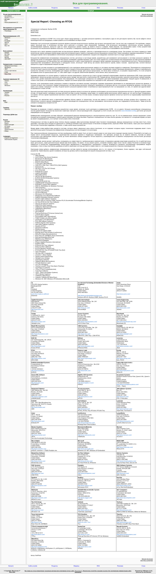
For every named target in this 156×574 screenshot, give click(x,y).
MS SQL (7, 54)
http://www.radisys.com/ (85, 485)
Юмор (6, 131)
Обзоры (7, 121)
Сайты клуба (32, 8)
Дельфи (7, 19)
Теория (7, 92)
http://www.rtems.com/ (84, 547)
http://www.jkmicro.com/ (85, 397)
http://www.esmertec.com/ (124, 346)
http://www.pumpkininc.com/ (86, 473)
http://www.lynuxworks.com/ (125, 421)
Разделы (55, 8)
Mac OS (7, 46)
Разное (7, 95)
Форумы (76, 8)
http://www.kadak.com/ (38, 407)
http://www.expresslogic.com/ (87, 358)
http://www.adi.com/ (37, 309)
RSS (98, 8)
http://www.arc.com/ (84, 308)
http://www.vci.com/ (84, 534)
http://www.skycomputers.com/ (126, 498)
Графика (6, 108)
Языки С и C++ (9, 17)
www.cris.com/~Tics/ (84, 522)
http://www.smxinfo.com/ (38, 449)
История (7, 126)
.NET (6, 69)
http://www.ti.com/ (36, 522)
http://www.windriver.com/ (39, 547)
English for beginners (11, 138)
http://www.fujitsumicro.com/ (125, 370)
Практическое (9, 129)
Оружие (7, 128)
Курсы (7, 94)
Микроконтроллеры (11, 66)
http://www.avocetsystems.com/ (87, 322)
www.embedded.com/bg (128, 111)
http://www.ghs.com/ (37, 383)
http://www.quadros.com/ (38, 485)
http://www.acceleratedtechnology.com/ (90, 295)
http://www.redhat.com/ (124, 485)
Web (4, 101)
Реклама (120, 8)
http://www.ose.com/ (37, 473)
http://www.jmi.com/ (122, 397)
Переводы (8, 31)
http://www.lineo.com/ (37, 421)
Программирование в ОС (11, 36)
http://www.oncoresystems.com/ (126, 461)
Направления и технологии (12, 64)
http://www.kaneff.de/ (37, 370)
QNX (6, 44)
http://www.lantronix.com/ (124, 409)
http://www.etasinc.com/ (38, 358)
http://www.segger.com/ (85, 498)
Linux (6, 39)
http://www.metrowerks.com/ (86, 435)
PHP (6, 102)
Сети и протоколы (10, 70)
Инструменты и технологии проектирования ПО (12, 28)
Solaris (7, 81)
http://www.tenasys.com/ (124, 510)
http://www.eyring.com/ (124, 358)
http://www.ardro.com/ (123, 308)
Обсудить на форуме (146, 16)
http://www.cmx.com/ (84, 334)
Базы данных (7, 51)
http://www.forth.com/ (84, 370)
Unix (6, 82)
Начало (10, 8)
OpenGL (7, 109)
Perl (6, 21)
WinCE (7, 42)
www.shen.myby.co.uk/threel (40, 294)
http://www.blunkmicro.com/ (39, 334)
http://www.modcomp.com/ (125, 447)
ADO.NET (8, 59)
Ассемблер (8, 16)
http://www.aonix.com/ (123, 294)
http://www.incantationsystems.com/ (128, 384)
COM (6, 72)
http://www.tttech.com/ (38, 534)
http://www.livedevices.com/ (86, 423)
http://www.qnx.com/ (123, 473)
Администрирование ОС (11, 79)
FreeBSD (7, 41)
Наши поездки (9, 124)
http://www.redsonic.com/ (39, 498)
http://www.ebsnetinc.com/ (86, 346)
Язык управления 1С (11, 22)
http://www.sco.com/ (37, 510)
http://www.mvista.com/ (38, 461)
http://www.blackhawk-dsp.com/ (126, 322)
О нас (143, 8)
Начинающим (7, 91)
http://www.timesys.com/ (124, 522)
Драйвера (8, 67)
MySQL (7, 57)
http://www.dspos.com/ (38, 346)
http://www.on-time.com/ (85, 461)
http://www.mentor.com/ (38, 435)
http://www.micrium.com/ (124, 435)
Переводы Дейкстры (10, 114)
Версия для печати (147, 14)
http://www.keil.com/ (84, 409)
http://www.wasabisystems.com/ (126, 534)
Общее (7, 52)
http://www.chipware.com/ (39, 397)
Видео (7, 123)
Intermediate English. (11, 139)
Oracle (7, 56)
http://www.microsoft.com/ (85, 449)
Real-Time (8, 74)
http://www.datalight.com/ (124, 334)
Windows (7, 38)
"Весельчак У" (78, 570)
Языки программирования (12, 14)
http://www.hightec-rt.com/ (86, 383)
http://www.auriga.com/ (38, 322)
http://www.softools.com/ (85, 510)
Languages (6, 136)
